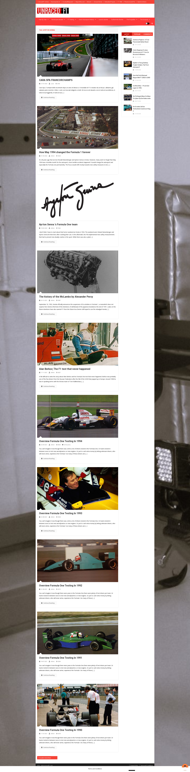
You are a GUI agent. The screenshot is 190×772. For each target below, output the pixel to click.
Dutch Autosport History (86, 19)
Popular (137, 34)
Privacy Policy (134, 765)
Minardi (89, 2)
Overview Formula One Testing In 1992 (60, 585)
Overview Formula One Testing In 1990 (60, 730)
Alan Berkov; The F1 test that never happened (64, 369)
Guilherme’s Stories (117, 19)
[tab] (127, 34)
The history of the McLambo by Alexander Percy (66, 296)
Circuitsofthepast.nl (67, 2)
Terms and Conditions (146, 765)
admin (53, 156)
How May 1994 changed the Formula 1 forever (64, 152)
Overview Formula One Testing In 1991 (60, 657)
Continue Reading (49, 97)
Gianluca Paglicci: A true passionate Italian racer (141, 41)
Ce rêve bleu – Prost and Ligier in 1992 (141, 87)
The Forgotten (130, 19)
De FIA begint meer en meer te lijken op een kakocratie (142, 97)
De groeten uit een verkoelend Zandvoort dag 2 (141, 109)
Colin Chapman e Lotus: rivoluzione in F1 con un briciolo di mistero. (141, 52)
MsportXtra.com (80, 2)
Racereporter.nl (55, 2)
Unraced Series (98, 2)
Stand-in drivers (141, 2)
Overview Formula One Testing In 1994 (60, 441)
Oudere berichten (45, 758)
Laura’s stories (103, 19)
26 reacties (67, 445)
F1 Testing (71, 19)
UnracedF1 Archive (43, 2)
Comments (148, 34)
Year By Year (43, 19)
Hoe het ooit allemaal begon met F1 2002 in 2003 (141, 76)
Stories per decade (57, 19)
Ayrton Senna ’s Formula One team (58, 224)
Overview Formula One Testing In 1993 (60, 513)
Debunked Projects (110, 2)
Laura (52, 83)
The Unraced (144, 19)
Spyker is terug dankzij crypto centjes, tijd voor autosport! (141, 65)
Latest (126, 34)
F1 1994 (120, 2)
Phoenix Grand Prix (129, 2)
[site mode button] (148, 24)
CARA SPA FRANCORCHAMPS (55, 80)
